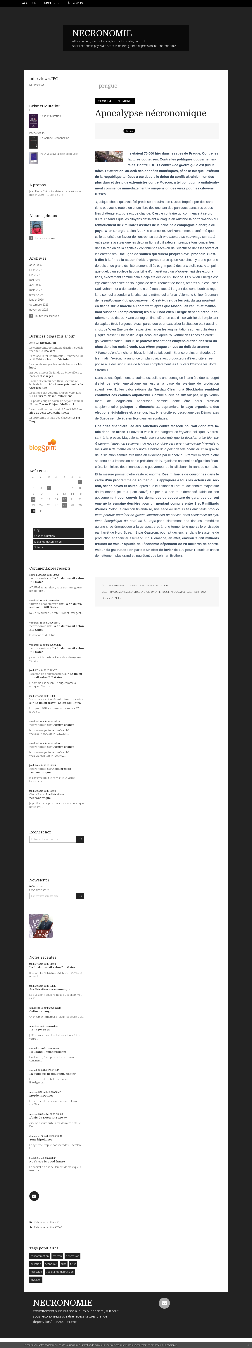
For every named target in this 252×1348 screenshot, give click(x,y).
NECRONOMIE (102, 33)
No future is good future (47, 1161)
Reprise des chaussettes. (46, 674)
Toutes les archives (47, 316)
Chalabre (49, 351)
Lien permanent (116, 585)
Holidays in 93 (39, 1030)
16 (33, 499)
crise (63, 1264)
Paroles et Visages (41, 376)
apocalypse (178, 591)
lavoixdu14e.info (58, 359)
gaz (189, 591)
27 (64, 505)
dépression (72, 1256)
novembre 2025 (38, 309)
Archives (51, 3)
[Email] (34, 1196)
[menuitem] (31, 3)
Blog (36, 530)
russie (166, 591)
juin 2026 (34, 275)
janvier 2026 (36, 299)
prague (113, 591)
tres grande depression (60, 1271)
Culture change (63, 725)
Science (38, 547)
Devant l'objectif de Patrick (57, 404)
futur (73, 1264)
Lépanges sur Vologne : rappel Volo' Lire (55, 392)
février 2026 (36, 295)
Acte (32, 342)
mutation (35, 1279)
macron (57, 1256)
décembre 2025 (38, 304)
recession (36, 1271)
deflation (35, 1264)
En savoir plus (170, 1345)
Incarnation (48, 342)
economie (51, 1264)
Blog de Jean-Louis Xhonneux (49, 412)
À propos (75, 3)
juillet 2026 (35, 270)
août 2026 (35, 265)
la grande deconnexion (48, 541)
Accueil (29, 3)
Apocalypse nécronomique (150, 113)
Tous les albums (45, 238)
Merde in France (41, 1095)
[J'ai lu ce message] (248, 1344)
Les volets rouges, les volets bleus (51, 364)
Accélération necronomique (50, 770)
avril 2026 (35, 285)
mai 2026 (34, 280)
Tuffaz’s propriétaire (43, 604)
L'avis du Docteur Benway (48, 1117)
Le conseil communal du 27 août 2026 (53, 409)
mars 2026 (35, 290)
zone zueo (126, 591)
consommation (39, 1256)
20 (64, 499)
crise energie (142, 591)
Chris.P (34, 794)
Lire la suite (56, 194)
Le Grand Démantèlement (47, 1052)
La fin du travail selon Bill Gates (56, 605)
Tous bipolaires (40, 1139)
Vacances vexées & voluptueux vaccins (56, 699)
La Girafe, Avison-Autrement (53, 396)
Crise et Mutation (44, 536)
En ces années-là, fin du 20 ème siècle (54, 372)
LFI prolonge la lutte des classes (50, 417)
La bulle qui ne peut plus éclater (52, 1073)
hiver (195, 591)
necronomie (37, 578)
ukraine (155, 591)
